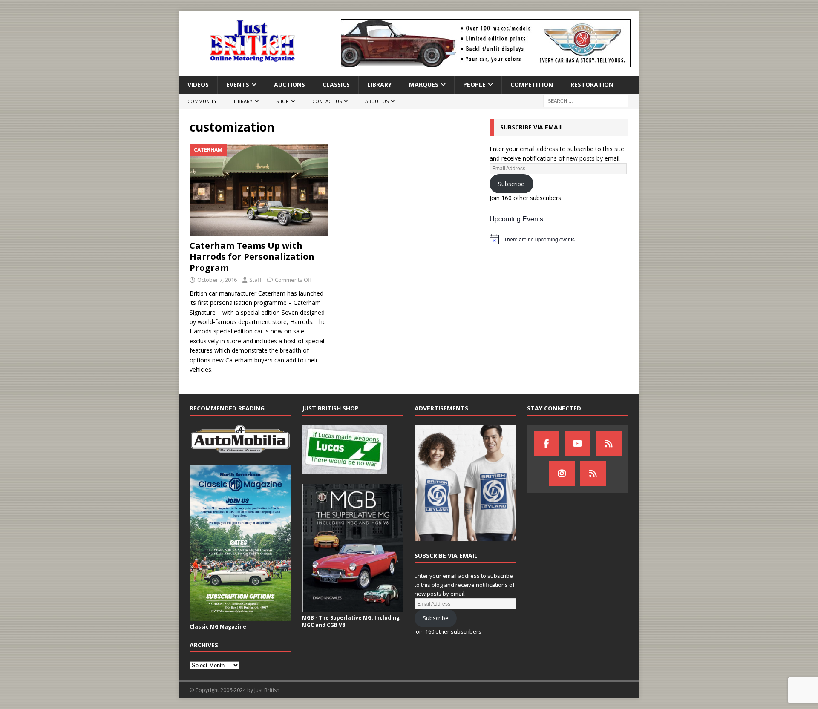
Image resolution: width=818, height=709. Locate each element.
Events (237, 84)
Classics (336, 84)
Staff (255, 280)
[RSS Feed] (593, 473)
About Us (377, 101)
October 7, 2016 (217, 280)
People (474, 84)
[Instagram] (562, 473)
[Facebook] (546, 443)
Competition (531, 84)
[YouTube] (577, 443)
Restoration (592, 84)
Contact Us (327, 101)
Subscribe (511, 184)
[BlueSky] (609, 443)
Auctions (289, 84)
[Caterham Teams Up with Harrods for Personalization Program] (259, 190)
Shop (282, 101)
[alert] (559, 239)
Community (202, 101)
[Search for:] (585, 101)
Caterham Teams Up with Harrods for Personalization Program (252, 256)
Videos (198, 84)
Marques (423, 84)
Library (379, 84)
